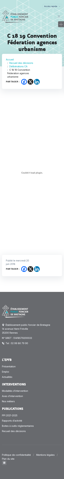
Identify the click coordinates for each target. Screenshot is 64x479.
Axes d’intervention (12, 396)
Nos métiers (8, 401)
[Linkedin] (37, 82)
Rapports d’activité (12, 420)
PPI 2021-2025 (9, 415)
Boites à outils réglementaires (18, 425)
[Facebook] (24, 82)
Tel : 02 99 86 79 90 (16, 343)
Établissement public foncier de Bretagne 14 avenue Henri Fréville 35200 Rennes (26, 328)
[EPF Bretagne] (15, 16)
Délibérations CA (18, 66)
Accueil (10, 59)
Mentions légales (45, 454)
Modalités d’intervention (15, 390)
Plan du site (8, 458)
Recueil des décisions (21, 63)
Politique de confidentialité (16, 454)
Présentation (9, 366)
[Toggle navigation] (59, 16)
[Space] (15, 311)
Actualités (7, 377)
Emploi (5, 371)
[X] (30, 82)
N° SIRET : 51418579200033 (17, 338)
